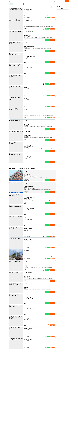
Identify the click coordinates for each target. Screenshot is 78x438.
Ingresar (67, 1)
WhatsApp (46, 17)
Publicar (63, 1)
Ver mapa (62, 8)
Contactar (52, 17)
